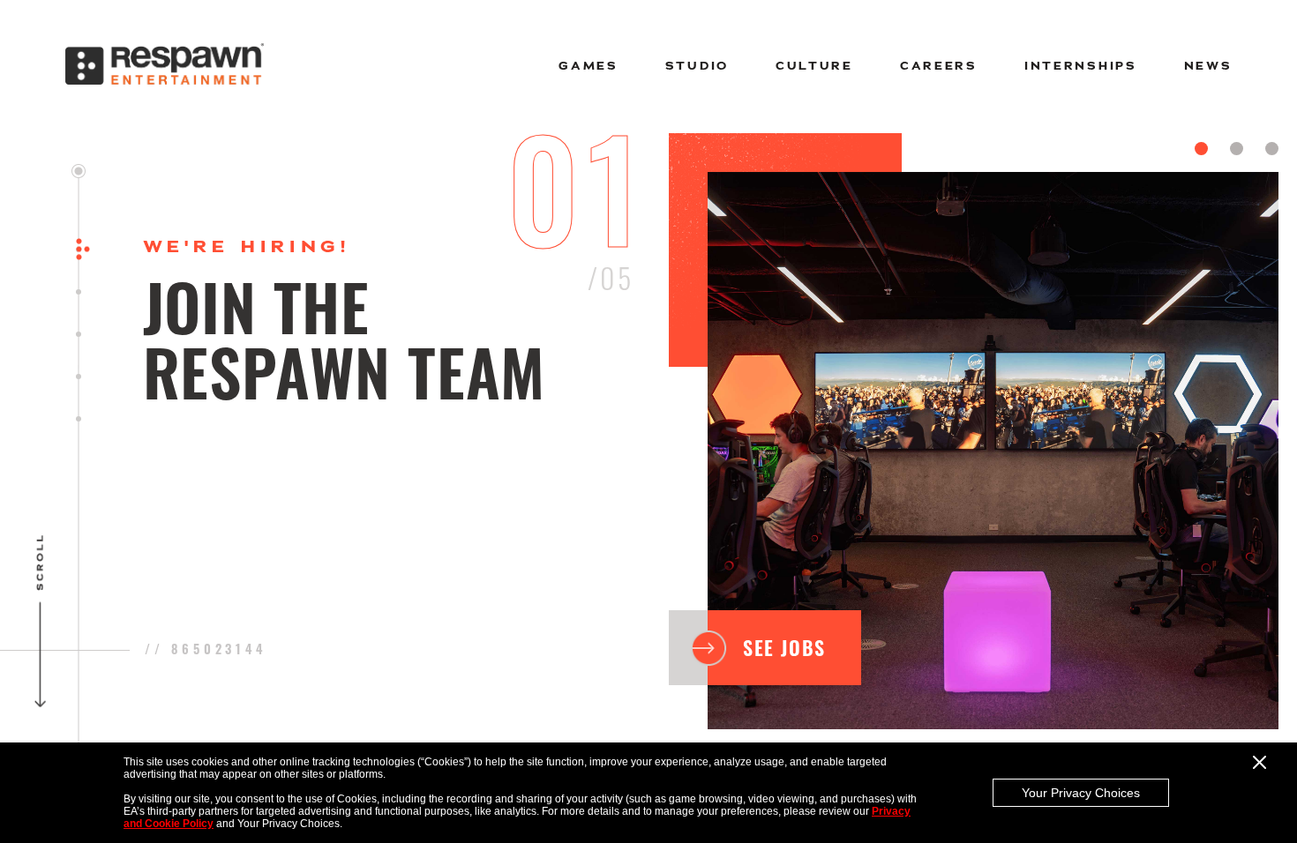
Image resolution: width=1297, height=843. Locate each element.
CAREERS (939, 66)
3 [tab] (1271, 148)
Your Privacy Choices (1081, 793)
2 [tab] (1236, 148)
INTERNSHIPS (1080, 66)
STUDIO (697, 66)
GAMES (589, 66)
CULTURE (814, 66)
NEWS (1208, 66)
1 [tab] (1201, 148)
